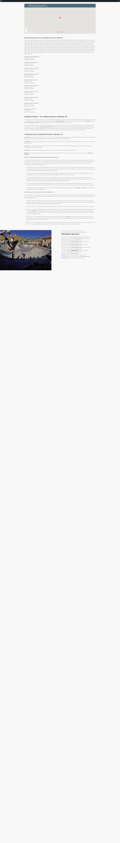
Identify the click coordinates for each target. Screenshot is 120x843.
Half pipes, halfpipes (75, 247)
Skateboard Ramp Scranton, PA (31, 91)
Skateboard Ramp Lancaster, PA (31, 85)
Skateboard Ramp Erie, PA (30, 109)
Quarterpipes (74, 244)
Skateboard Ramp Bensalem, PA (31, 74)
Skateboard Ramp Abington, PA (31, 62)
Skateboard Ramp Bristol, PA (30, 80)
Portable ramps (74, 241)
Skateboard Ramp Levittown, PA (31, 68)
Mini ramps (76, 238)
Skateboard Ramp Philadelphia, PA (32, 56)
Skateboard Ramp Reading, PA (31, 97)
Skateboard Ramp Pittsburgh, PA (31, 103)
